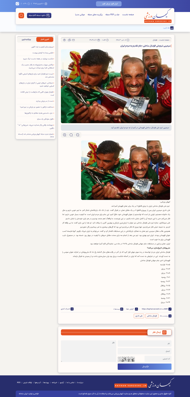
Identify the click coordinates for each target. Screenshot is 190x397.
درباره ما (80, 382)
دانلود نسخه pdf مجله (37, 15)
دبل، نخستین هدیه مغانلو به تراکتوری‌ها (39, 113)
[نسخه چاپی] (64, 40)
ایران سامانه (23, 393)
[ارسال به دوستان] (73, 40)
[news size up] (64, 135)
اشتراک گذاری (65, 309)
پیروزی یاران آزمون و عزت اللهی (42, 46)
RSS (18, 382)
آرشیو (62, 382)
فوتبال (155, 40)
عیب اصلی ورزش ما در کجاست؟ (150, 28)
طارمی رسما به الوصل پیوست (43, 52)
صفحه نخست (128, 14)
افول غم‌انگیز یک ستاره (45, 119)
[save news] (69, 40)
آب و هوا (38, 382)
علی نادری (139, 316)
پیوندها (46, 382)
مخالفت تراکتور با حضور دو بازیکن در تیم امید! (36, 107)
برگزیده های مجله (95, 14)
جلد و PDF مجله (112, 14)
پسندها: (116, 309)
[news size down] (77, 135)
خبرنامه (54, 382)
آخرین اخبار (45, 39)
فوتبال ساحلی (152, 316)
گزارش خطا (130, 309)
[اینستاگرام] (18, 3)
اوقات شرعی (27, 382)
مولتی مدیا (80, 14)
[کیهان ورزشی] (158, 15)
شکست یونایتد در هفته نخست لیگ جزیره (38, 58)
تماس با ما (70, 382)
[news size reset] (71, 135)
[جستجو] (21, 15)
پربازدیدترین (26, 39)
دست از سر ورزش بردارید (44, 101)
